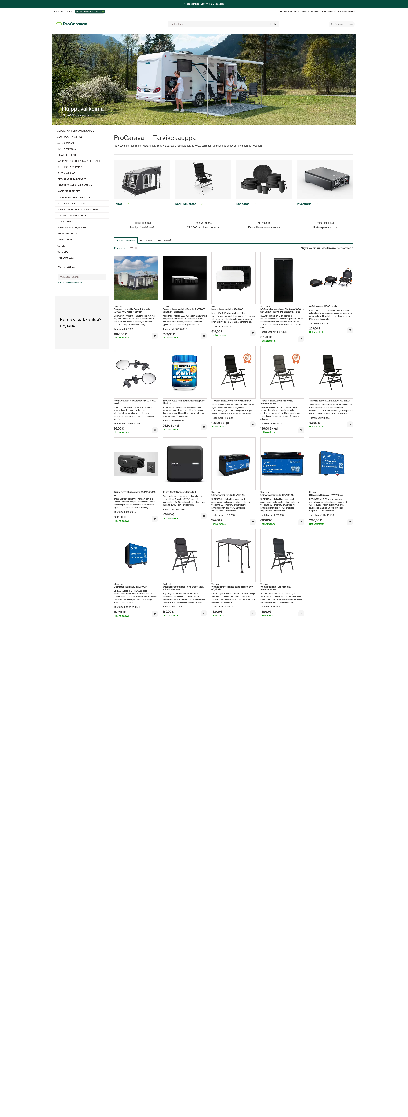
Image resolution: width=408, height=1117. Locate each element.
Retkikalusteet (186, 204)
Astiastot (243, 204)
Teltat (118, 204)
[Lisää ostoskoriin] (155, 336)
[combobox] (223, 24)
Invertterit (304, 204)
